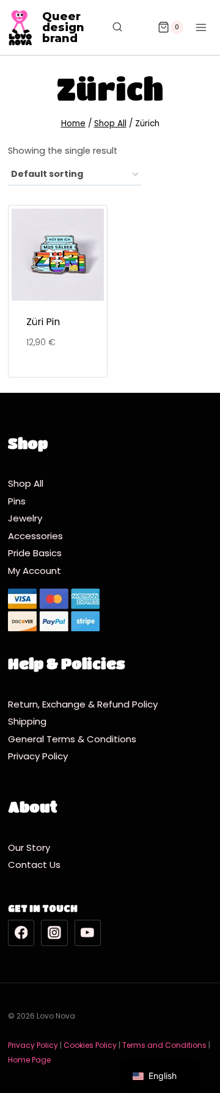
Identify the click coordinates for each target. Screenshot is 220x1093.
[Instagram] (54, 933)
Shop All (25, 483)
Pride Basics (35, 552)
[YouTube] (88, 933)
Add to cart (57, 376)
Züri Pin (43, 322)
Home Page (29, 1060)
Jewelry (25, 518)
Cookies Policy (90, 1045)
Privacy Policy (40, 756)
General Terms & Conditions (74, 739)
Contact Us (34, 864)
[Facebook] (21, 933)
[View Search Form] (111, 27)
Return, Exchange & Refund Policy (83, 704)
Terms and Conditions (164, 1045)
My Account (34, 570)
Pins (17, 501)
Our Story (29, 847)
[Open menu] (200, 27)
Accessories (35, 535)
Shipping (31, 721)
